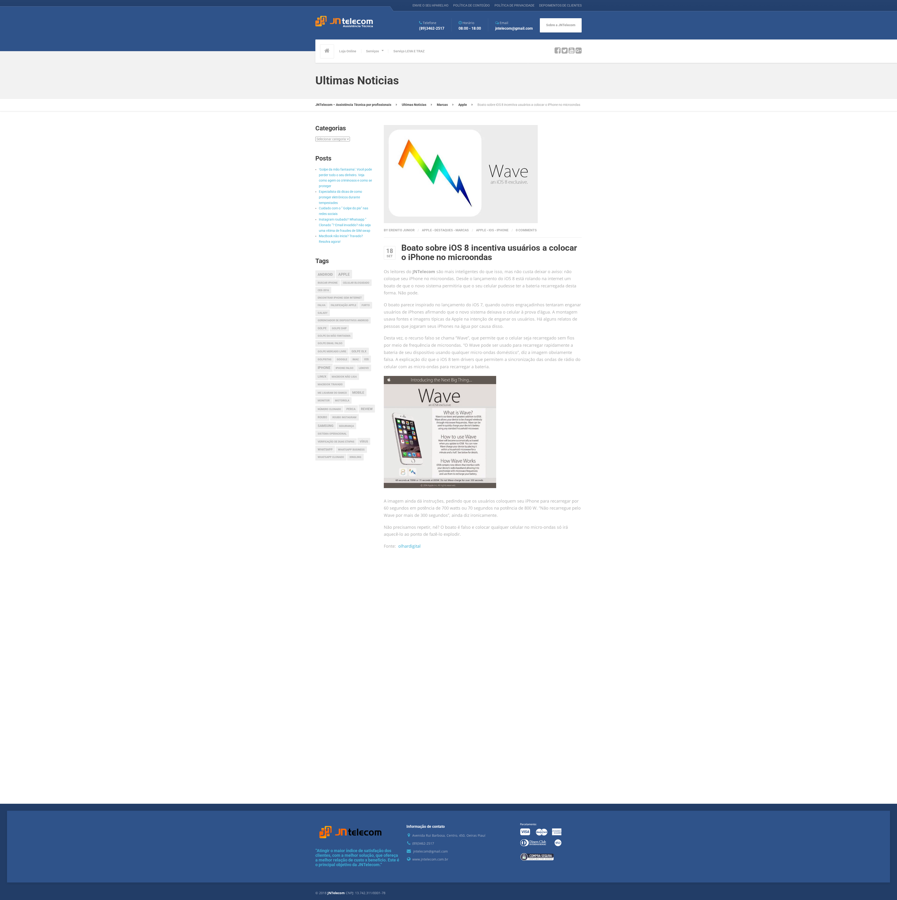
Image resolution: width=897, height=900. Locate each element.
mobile (358, 392)
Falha (321, 305)
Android (325, 274)
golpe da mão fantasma (334, 335)
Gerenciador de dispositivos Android (343, 320)
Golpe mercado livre (332, 351)
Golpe (322, 328)
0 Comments (526, 230)
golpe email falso (330, 343)
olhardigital (409, 546)
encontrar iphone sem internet (340, 297)
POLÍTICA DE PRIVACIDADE (514, 5)
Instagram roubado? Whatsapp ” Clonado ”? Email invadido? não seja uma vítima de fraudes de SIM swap (345, 225)
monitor (324, 400)
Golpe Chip (339, 328)
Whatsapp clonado (331, 457)
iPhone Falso (344, 368)
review (367, 409)
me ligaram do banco (332, 392)
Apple (427, 230)
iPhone (503, 230)
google (342, 359)
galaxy (322, 312)
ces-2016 (323, 290)
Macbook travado (330, 384)
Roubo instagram (344, 417)
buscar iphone (328, 282)
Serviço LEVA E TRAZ (409, 51)
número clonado (329, 409)
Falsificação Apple (343, 305)
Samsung (326, 426)
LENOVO (364, 368)
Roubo (322, 417)
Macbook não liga (344, 376)
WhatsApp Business (351, 449)
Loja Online (347, 51)
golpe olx (359, 351)
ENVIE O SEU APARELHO (430, 5)
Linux (322, 376)
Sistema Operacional (332, 433)
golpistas (324, 359)
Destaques (443, 230)
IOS (491, 230)
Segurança (346, 426)
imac (355, 359)
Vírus (364, 441)
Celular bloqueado (356, 282)
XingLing (355, 457)
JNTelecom (336, 893)
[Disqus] (483, 622)
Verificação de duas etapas (336, 441)
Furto (366, 305)
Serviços (372, 51)
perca (351, 409)
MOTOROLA (342, 400)
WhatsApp (325, 449)
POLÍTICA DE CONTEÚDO (471, 5)
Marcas (462, 230)
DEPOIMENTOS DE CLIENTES (560, 5)
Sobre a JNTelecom (560, 25)
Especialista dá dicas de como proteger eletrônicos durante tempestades (340, 197)
